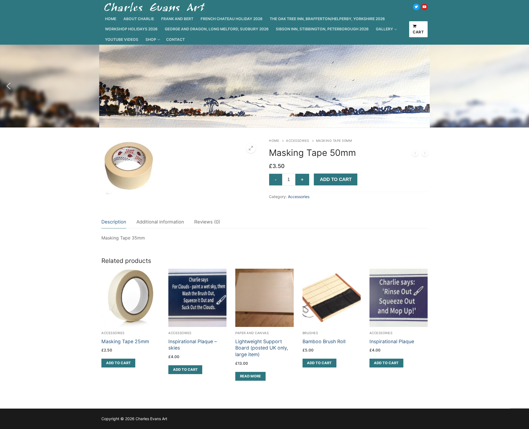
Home (274, 141)
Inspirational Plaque (391, 341)
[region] (264, 86)
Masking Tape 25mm (125, 341)
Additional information (160, 222)
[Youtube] (424, 7)
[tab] (113, 222)
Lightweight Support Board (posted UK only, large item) (261, 348)
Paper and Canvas (252, 333)
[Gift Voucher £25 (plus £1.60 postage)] (425, 154)
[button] (8, 86)
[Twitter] (416, 7)
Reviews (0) (207, 222)
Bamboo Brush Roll (324, 341)
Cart (418, 32)
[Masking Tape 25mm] (415, 154)
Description (113, 222)
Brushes (310, 333)
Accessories (297, 141)
